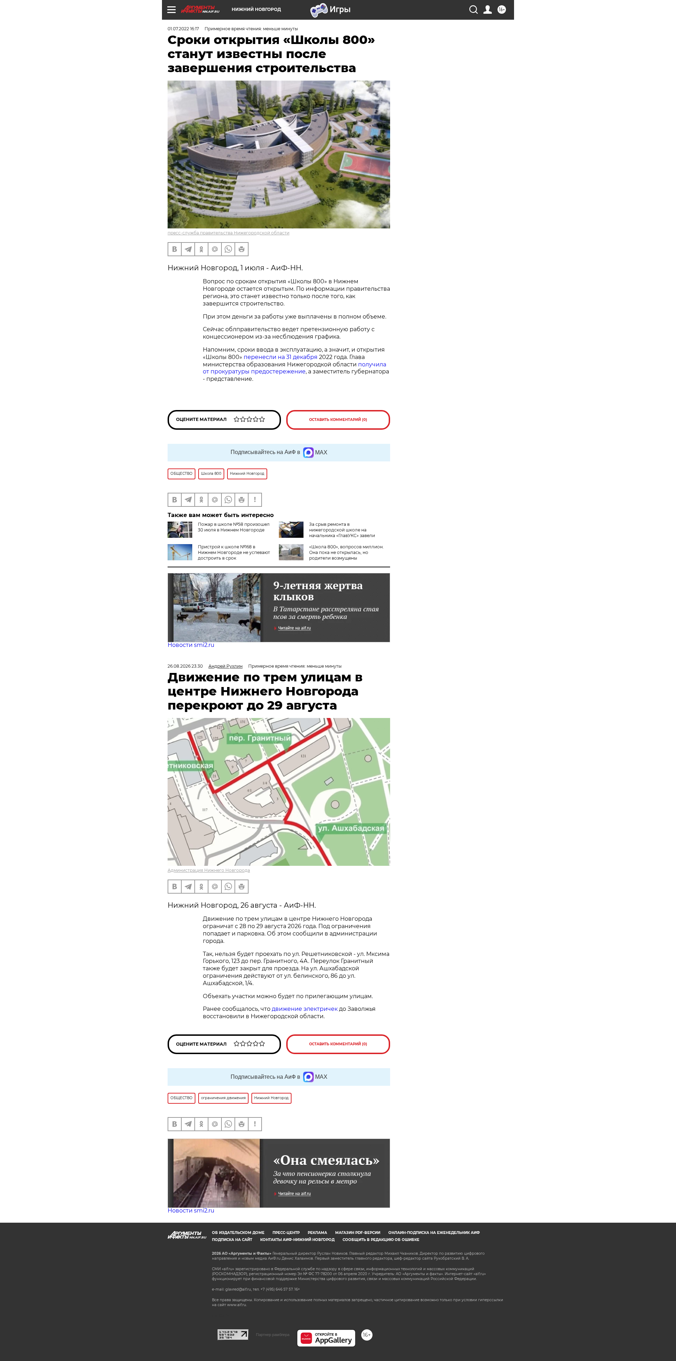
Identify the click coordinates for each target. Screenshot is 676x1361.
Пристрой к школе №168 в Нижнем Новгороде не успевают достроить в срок (234, 552)
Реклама (317, 1232)
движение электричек (305, 1009)
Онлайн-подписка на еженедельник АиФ (434, 1232)
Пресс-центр (286, 1232)
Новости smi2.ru (191, 645)
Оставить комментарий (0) (338, 419)
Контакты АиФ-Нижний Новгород (297, 1239)
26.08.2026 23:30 (185, 666)
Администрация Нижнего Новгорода (209, 870)
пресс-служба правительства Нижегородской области (228, 232)
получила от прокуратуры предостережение (294, 368)
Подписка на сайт (232, 1239)
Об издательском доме (238, 1232)
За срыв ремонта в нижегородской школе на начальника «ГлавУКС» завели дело (327, 533)
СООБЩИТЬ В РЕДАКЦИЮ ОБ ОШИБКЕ (381, 1239)
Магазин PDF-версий (357, 1232)
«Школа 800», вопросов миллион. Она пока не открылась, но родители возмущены (346, 552)
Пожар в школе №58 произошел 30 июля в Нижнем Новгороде (234, 527)
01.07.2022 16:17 (183, 28)
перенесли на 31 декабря (281, 357)
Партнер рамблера (272, 1334)
